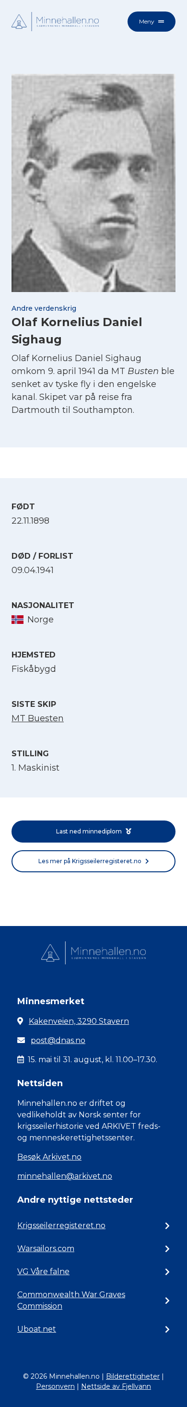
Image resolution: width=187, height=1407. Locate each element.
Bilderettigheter (133, 1376)
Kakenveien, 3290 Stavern (79, 1021)
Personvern (55, 1386)
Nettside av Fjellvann (116, 1386)
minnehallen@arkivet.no (64, 1176)
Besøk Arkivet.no (49, 1156)
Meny (146, 21)
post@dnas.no (58, 1040)
